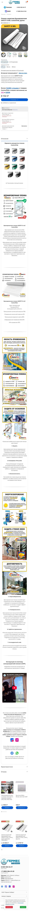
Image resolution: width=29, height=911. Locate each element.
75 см (3, 67)
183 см (13, 67)
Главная (3, 14)
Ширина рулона (5, 64)
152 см (8, 67)
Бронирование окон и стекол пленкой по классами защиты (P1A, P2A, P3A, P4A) (7, 797)
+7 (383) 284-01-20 (7, 871)
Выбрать (7, 807)
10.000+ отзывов (12, 88)
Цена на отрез (23, 73)
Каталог (9, 14)
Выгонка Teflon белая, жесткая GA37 (21, 796)
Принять (23, 907)
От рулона (4, 62)
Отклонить (9, 907)
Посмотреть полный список (15, 183)
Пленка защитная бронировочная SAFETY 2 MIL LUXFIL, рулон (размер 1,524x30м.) (7, 837)
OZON (8, 92)
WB (2, 92)
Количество (4, 59)
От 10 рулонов (13, 62)
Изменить (15, 109)
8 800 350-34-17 (6, 867)
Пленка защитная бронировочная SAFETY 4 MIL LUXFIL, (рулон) (22, 837)
